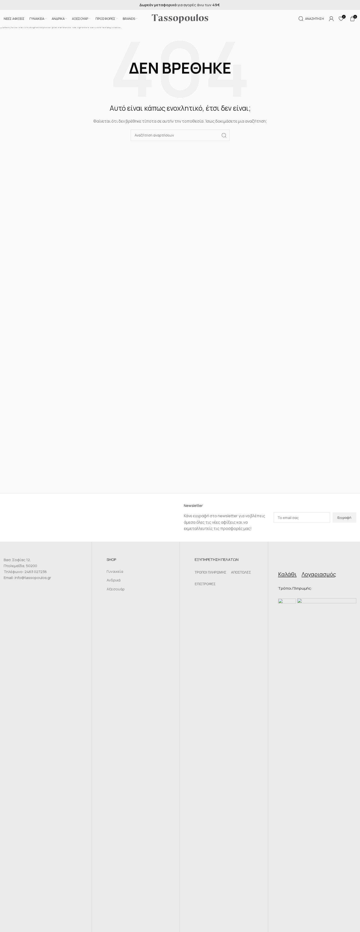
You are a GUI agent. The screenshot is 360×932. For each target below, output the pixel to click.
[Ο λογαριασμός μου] (331, 19)
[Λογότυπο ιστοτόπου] (180, 18)
